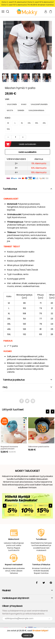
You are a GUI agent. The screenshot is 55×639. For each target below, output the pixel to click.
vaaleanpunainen (39, 104)
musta (10, 110)
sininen (20, 110)
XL (22, 123)
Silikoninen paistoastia (38, 446)
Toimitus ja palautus (14, 379)
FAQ (5, 387)
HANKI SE (27, 635)
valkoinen (12, 104)
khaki (23, 104)
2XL (29, 123)
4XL (44, 123)
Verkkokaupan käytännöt (15, 598)
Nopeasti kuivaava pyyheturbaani (9, 447)
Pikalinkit (6, 590)
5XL (8, 129)
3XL (36, 123)
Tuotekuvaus (10, 188)
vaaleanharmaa (36, 110)
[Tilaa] (49, 618)
